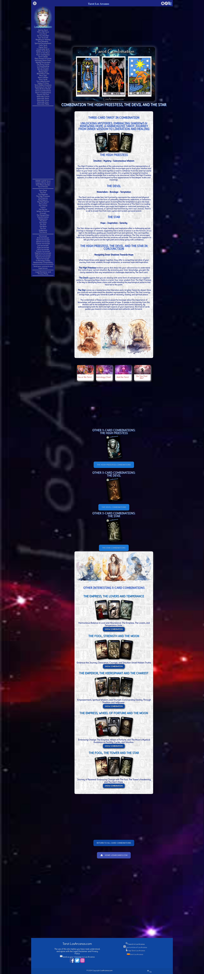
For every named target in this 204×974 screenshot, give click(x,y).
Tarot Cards (43, 79)
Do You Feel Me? (43, 36)
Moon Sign (43, 75)
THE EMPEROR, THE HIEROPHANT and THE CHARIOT (113, 673)
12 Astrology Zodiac (43, 260)
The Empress (43, 198)
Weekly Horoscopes (43, 62)
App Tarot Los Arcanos (135, 950)
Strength (43, 213)
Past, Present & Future (43, 58)
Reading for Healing (43, 39)
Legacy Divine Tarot (43, 183)
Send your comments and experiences (43, 267)
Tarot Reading (43, 41)
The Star (43, 224)
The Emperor (43, 200)
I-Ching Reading (43, 66)
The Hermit (43, 209)
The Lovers (43, 204)
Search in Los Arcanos (135, 944)
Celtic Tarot (43, 45)
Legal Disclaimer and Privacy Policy (43, 273)
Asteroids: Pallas (43, 104)
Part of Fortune (43, 68)
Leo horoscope (43, 245)
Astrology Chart (103, 377)
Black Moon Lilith (43, 74)
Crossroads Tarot (43, 49)
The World (43, 232)
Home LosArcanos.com (114, 855)
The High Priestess (43, 196)
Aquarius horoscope (43, 257)
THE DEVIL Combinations (114, 507)
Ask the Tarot (43, 30)
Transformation (43, 217)
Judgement (43, 230)
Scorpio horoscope (43, 251)
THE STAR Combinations (113, 548)
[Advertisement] (43, 142)
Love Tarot (43, 34)
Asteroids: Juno (43, 102)
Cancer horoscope (43, 243)
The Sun (43, 228)
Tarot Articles (43, 187)
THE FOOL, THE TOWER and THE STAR (114, 753)
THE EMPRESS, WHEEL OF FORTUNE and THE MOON (114, 713)
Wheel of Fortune (43, 211)
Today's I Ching (43, 83)
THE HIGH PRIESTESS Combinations (114, 465)
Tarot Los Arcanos (98, 4)
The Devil (43, 221)
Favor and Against (43, 55)
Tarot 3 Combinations (43, 93)
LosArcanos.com (106, 970)
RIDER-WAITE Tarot (43, 181)
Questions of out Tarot (43, 87)
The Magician (43, 194)
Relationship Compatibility (43, 262)
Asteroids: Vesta (43, 98)
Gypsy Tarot (42, 47)
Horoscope (43, 236)
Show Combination (114, 629)
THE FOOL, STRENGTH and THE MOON (113, 636)
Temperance (43, 219)
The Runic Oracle (43, 64)
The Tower (43, 223)
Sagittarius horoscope (43, 253)
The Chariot (43, 206)
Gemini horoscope (43, 242)
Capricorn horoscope (43, 255)
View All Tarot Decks (43, 89)
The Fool (43, 192)
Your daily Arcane (43, 81)
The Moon (43, 226)
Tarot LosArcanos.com (77, 944)
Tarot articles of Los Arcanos (135, 947)
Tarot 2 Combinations (43, 91)
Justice (43, 207)
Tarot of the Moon (43, 53)
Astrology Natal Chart (43, 60)
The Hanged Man (43, 215)
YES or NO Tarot (43, 32)
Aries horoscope (43, 238)
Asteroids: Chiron (43, 96)
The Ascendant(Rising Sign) (43, 71)
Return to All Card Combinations (114, 843)
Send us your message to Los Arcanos (77, 957)
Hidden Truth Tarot (43, 51)
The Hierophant (43, 202)
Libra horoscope (43, 249)
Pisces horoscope (43, 259)
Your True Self (43, 38)
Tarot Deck (43, 190)
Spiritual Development (43, 43)
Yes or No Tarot (85, 377)
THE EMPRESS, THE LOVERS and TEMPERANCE (113, 596)
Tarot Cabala (43, 57)
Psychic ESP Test (43, 94)
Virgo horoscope (43, 247)
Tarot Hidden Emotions (43, 85)
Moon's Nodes (43, 77)
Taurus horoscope (43, 240)
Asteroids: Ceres (43, 100)
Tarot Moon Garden (43, 185)
